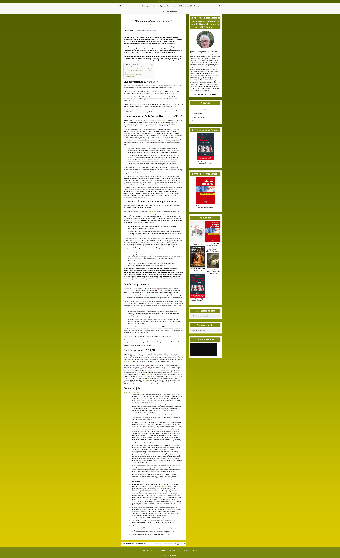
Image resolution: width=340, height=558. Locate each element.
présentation (130, 97)
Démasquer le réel (148, 6)
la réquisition (145, 380)
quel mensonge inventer (173, 530)
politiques (172, 296)
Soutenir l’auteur (197, 121)
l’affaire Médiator (161, 486)
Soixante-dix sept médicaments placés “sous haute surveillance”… (168, 544)
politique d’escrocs (173, 376)
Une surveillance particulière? (133, 67)
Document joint (129, 77)
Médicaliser (182, 6)
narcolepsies (170, 528)
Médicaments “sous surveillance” (153, 21)
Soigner (161, 6)
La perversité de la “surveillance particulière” (138, 71)
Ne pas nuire (153, 18)
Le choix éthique (197, 113)
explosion (147, 374)
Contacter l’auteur (168, 550)
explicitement (177, 327)
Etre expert (171, 6)
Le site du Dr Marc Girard (170, 1)
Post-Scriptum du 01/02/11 (133, 75)
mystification (167, 356)
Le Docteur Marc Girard (199, 117)
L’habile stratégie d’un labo (131, 392)
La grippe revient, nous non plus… (134, 543)
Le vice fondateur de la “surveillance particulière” (139, 69)
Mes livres (194, 6)
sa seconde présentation (142, 301)
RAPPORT (152, 211)
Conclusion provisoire (131, 73)
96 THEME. (173, 555)
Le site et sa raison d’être (199, 110)
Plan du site (146, 550)
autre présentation (160, 120)
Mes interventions (170, 11)
